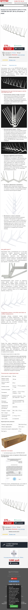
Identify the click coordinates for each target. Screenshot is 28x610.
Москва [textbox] (14, 52)
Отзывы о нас (12, 60)
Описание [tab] (4, 65)
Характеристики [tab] (13, 65)
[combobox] (14, 52)
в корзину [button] (20, 48)
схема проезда (21, 54)
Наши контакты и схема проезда (20, 2)
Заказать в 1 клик (9, 49)
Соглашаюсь (14, 606)
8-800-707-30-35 (19, 1)
